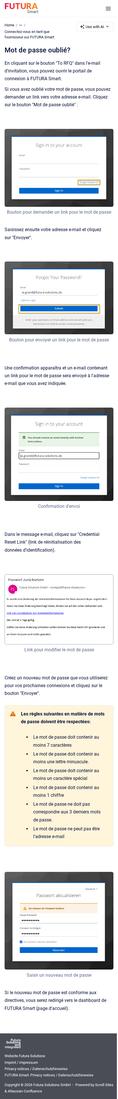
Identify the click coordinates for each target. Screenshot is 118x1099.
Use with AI (95, 27)
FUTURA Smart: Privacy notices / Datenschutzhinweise (49, 1075)
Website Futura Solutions (25, 1056)
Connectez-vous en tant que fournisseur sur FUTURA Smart (29, 35)
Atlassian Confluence (25, 1091)
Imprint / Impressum (21, 1062)
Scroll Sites (104, 1085)
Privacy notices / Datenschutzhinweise (36, 1069)
